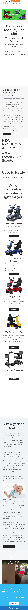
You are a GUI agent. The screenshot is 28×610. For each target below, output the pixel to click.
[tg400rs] (14, 278)
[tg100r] (14, 351)
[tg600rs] (14, 239)
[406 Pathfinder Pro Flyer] (14, 313)
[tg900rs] (14, 205)
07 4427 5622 (13, 415)
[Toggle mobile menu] (25, 1)
